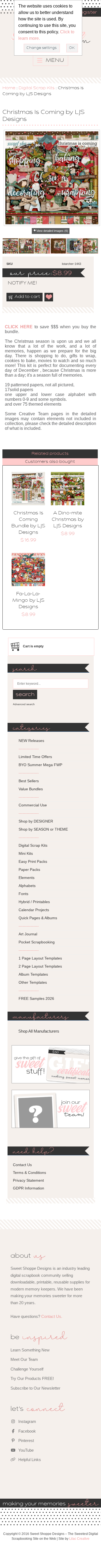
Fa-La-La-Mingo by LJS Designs (28, 600)
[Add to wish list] (49, 297)
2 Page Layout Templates (40, 966)
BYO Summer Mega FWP (40, 765)
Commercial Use (33, 805)
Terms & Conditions (29, 1172)
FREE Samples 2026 (36, 998)
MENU (54, 60)
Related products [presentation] (50, 454)
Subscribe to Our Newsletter (35, 1388)
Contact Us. (51, 1316)
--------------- (29, 749)
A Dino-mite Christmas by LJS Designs (68, 519)
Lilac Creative (79, 1539)
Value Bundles (31, 789)
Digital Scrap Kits (37, 88)
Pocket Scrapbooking (37, 942)
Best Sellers (29, 781)
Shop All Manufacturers (38, 1031)
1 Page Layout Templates (40, 958)
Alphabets (27, 886)
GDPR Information (28, 1188)
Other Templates (33, 982)
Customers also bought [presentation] (50, 462)
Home (8, 88)
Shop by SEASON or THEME (43, 829)
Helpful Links (29, 1459)
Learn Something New (30, 1350)
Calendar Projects (34, 910)
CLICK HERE (19, 326)
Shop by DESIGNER (36, 821)
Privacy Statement (28, 1180)
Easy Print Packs (33, 861)
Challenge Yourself (27, 1369)
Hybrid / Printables (34, 902)
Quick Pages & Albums (38, 918)
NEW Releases (31, 740)
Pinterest (25, 1440)
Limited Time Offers (35, 757)
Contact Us (22, 1165)
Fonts (23, 894)
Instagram (26, 1421)
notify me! (18, 283)
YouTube (25, 1450)
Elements (26, 877)
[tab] (50, 453)
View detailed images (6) (52, 230)
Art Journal (28, 934)
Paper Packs (29, 869)
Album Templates (33, 974)
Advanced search (24, 704)
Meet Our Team (24, 1359)
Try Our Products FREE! (32, 1378)
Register (86, 12)
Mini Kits (26, 853)
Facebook (26, 1431)
